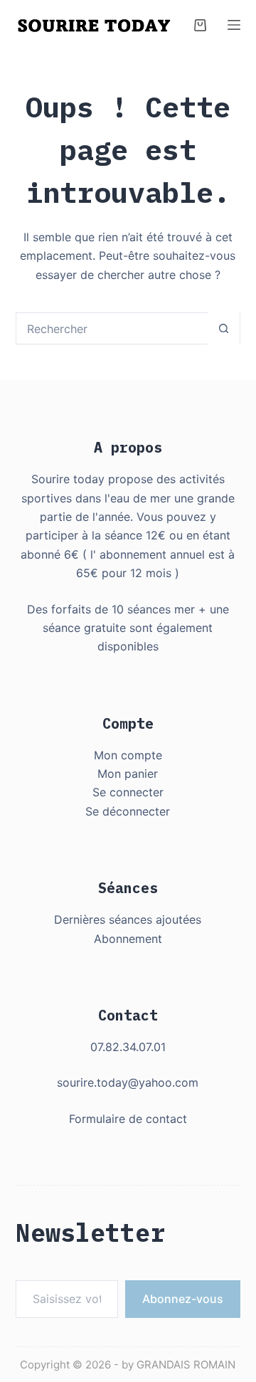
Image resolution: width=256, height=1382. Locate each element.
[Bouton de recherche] (224, 328)
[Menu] (234, 25)
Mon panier (127, 773)
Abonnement (128, 939)
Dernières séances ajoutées (127, 919)
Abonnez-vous (182, 1299)
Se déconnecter (127, 811)
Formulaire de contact (128, 1119)
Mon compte (128, 755)
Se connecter (128, 792)
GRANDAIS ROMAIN (186, 1364)
